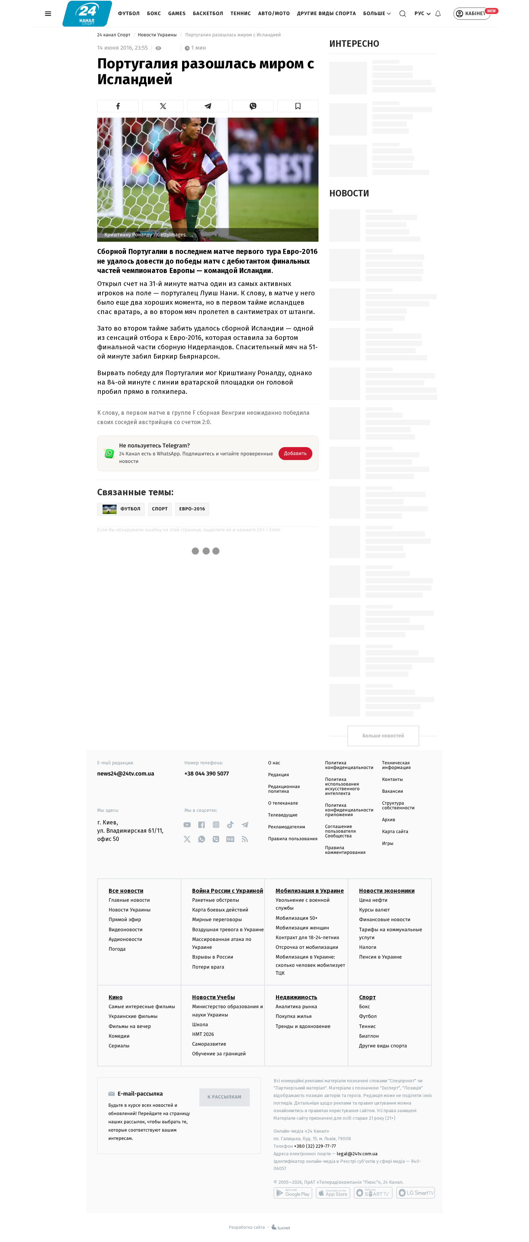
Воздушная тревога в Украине (228, 930)
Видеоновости (126, 930)
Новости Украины (158, 35)
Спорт (367, 997)
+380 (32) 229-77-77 (315, 1146)
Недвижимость (296, 997)
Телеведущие (283, 815)
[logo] (87, 13)
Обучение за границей (219, 1054)
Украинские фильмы (133, 1016)
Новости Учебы (213, 997)
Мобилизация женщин (302, 928)
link (187, 824)
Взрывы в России (212, 957)
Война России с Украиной (227, 890)
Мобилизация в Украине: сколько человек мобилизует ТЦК (310, 965)
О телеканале (283, 803)
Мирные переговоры (217, 919)
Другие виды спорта (326, 13)
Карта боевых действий (220, 910)
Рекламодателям (286, 827)
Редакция (278, 775)
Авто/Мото (274, 13)
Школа (200, 1025)
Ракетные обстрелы (215, 900)
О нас (274, 763)
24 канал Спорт (114, 35)
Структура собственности (398, 805)
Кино (116, 997)
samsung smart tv (415, 1193)
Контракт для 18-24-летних (307, 937)
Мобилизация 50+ (296, 918)
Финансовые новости (384, 919)
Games (177, 13)
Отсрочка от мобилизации (307, 947)
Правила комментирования (345, 850)
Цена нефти (373, 900)
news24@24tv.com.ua (125, 773)
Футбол (129, 13)
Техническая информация (396, 765)
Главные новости (129, 900)
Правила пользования (292, 839)
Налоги (367, 947)
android (292, 1193)
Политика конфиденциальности (349, 765)
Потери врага (208, 967)
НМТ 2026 (203, 1034)
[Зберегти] (297, 106)
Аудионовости (125, 939)
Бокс (154, 13)
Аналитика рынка (296, 1007)
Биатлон (369, 1036)
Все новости (126, 890)
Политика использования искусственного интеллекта (342, 786)
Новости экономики (387, 890)
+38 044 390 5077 (207, 773)
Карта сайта (395, 831)
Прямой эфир (125, 919)
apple (333, 1193)
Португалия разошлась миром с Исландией (233, 35)
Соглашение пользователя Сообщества (340, 831)
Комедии (119, 1036)
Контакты (392, 779)
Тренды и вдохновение (303, 1026)
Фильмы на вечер (130, 1026)
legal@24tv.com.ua (357, 1153)
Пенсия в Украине (380, 957)
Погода (117, 949)
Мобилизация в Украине (310, 890)
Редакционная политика (284, 789)
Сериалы (119, 1046)
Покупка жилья (294, 1016)
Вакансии (392, 791)
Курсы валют (374, 910)
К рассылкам (224, 1097)
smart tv (373, 1193)
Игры (388, 843)
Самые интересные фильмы (142, 1007)
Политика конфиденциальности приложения (349, 810)
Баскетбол (208, 13)
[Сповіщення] (438, 14)
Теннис (241, 13)
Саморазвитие (209, 1044)
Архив (388, 820)
